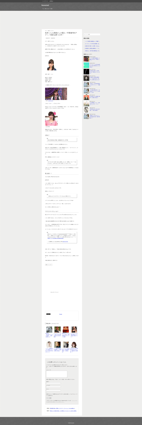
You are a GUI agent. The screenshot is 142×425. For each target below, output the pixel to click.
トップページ (45, 1)
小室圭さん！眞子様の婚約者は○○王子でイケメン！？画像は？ (97, 50)
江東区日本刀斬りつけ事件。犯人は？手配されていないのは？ (97, 46)
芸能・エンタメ (49, 264)
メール (48, 385)
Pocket (60, 314)
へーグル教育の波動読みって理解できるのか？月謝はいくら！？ (98, 41)
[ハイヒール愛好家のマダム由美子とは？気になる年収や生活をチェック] (49, 342)
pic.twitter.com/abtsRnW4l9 (58, 238)
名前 (47, 381)
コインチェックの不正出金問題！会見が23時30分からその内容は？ (98, 43)
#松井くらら (50, 238)
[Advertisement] (71, 20)
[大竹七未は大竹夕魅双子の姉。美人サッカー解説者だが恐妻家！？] (74, 342)
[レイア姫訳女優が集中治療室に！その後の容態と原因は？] (57, 342)
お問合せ (51, 1)
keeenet (45, 5)
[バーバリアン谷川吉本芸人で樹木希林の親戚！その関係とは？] (66, 342)
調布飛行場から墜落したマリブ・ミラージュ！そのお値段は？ (62, 408)
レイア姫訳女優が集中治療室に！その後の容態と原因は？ (57, 349)
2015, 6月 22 (65, 241)
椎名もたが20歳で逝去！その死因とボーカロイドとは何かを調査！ (63, 410)
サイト (47, 389)
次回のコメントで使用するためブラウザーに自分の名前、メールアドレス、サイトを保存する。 (61, 395)
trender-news (50, 100)
